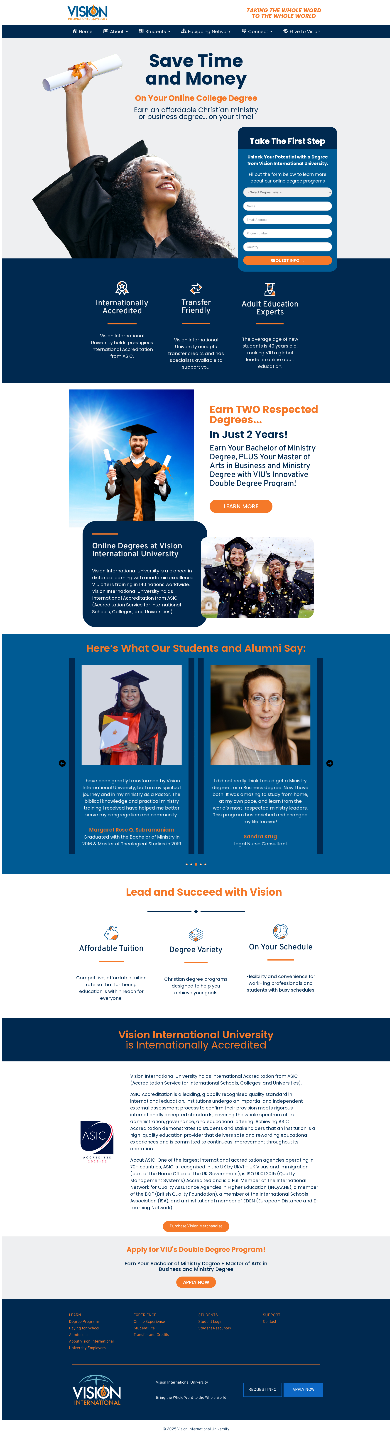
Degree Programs (84, 1321)
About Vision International (91, 1341)
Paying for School (84, 1328)
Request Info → (287, 260)
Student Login (210, 1321)
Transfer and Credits (151, 1335)
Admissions (78, 1335)
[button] (116, 31)
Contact (269, 1321)
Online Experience (149, 1321)
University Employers (87, 1348)
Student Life (144, 1328)
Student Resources (214, 1328)
